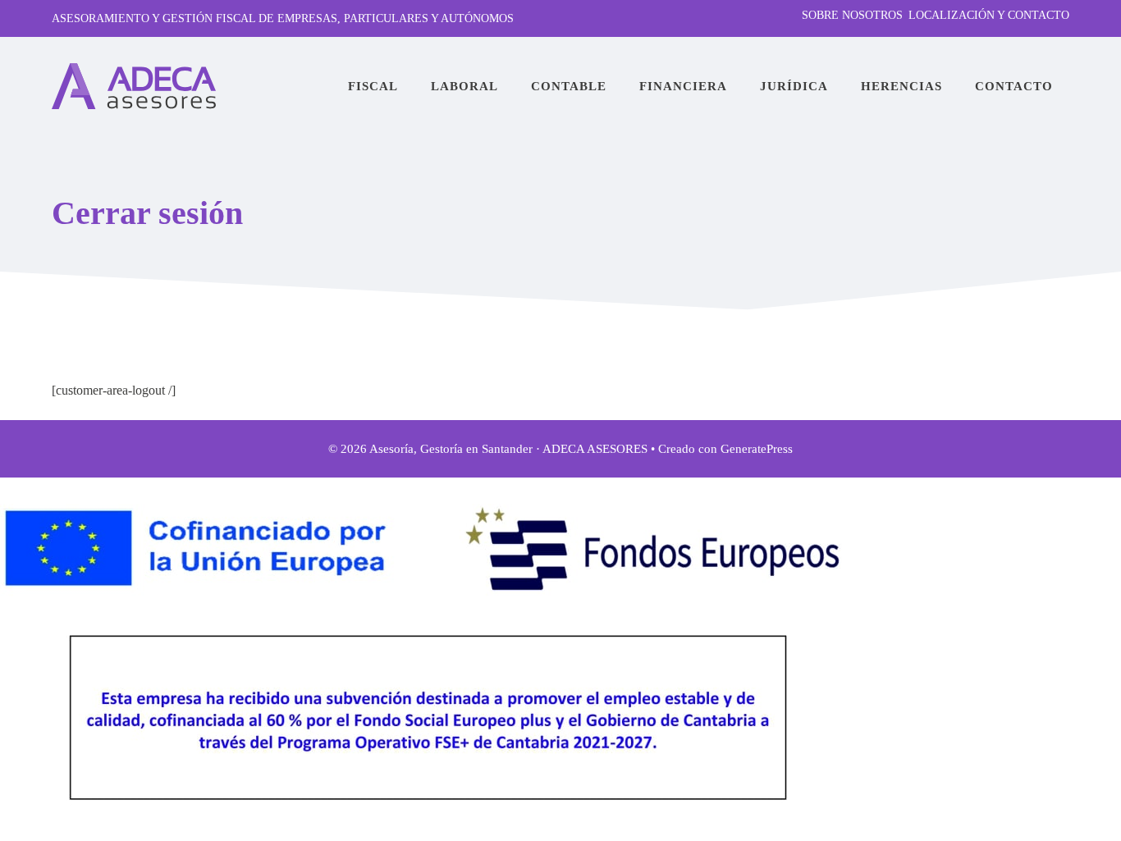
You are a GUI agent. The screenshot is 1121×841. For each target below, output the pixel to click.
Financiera (683, 86)
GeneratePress (757, 448)
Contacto (1014, 86)
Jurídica (794, 86)
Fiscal (373, 86)
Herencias (901, 86)
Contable (568, 86)
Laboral (464, 86)
